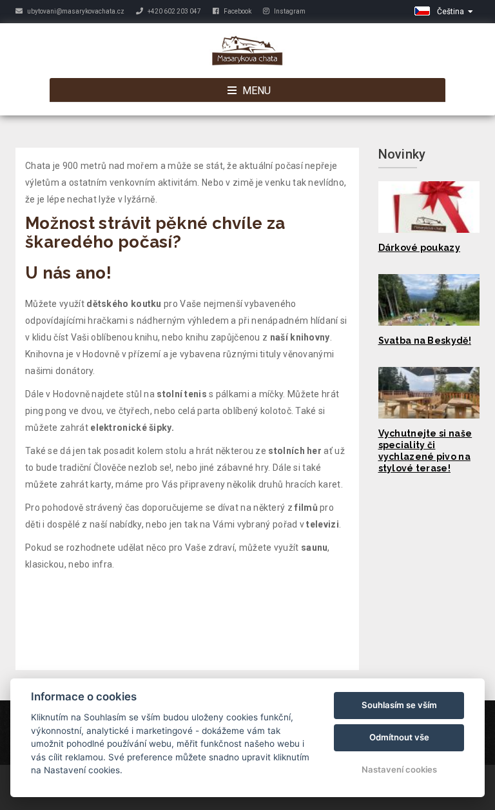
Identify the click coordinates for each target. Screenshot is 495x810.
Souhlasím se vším (399, 705)
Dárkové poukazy (419, 247)
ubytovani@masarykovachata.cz (75, 11)
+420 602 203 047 (173, 11)
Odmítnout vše (399, 737)
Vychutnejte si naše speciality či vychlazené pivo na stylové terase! (425, 450)
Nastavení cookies (399, 769)
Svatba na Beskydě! (424, 340)
